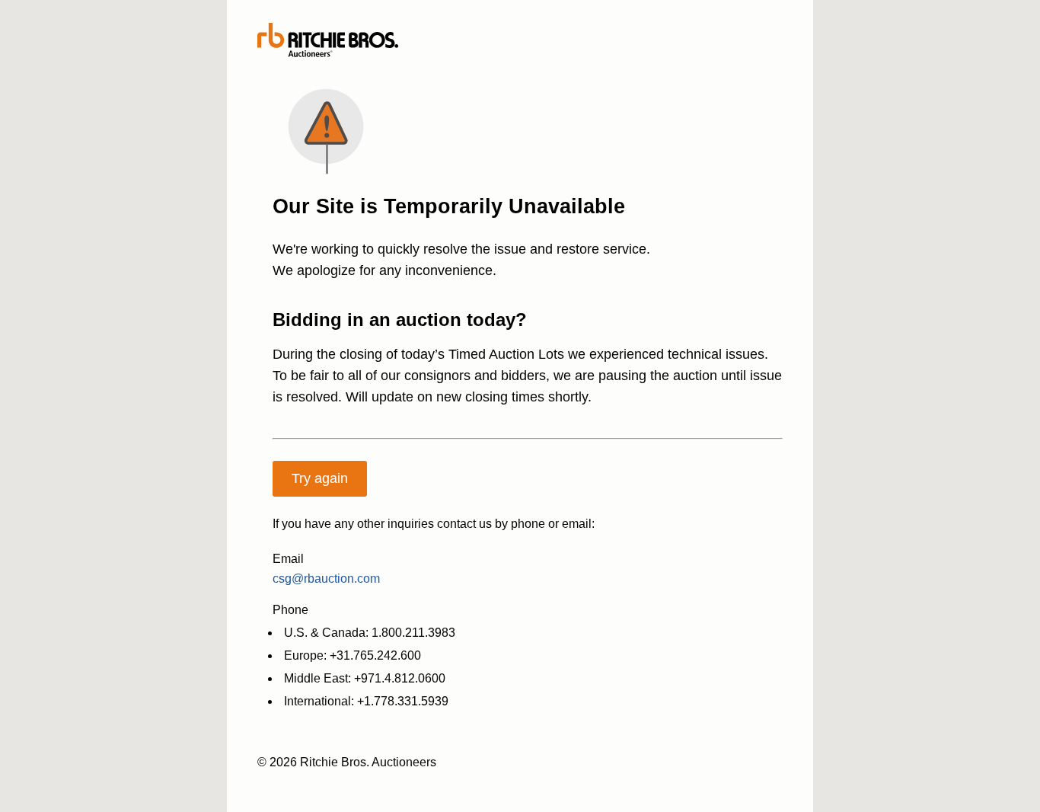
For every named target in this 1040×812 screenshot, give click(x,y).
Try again (320, 478)
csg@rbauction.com (326, 578)
